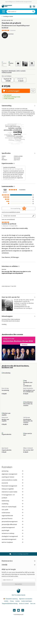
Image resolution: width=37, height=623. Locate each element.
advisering (5, 471)
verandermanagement (9, 539)
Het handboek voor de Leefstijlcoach (29, 391)
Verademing (5, 390)
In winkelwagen (12, 91)
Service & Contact (24, 603)
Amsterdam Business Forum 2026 (18, 341)
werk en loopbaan (7, 542)
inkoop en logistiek (8, 489)
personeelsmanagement (9, 521)
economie (5, 483)
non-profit (5, 509)
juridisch (4, 498)
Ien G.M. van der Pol (7, 20)
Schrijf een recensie (10, 216)
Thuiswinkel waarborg (11, 599)
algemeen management (9, 474)
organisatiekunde (7, 515)
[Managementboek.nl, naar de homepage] (7, 7)
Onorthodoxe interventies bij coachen (27, 421)
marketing (5, 504)
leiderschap (5, 501)
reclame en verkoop (8, 533)
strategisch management (10, 536)
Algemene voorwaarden (25, 599)
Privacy (12, 601)
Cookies (17, 601)
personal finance (7, 518)
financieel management (9, 486)
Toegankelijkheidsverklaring (9, 603)
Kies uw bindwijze (6, 76)
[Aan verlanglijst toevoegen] (33, 91)
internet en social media (9, 492)
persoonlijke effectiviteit (9, 524)
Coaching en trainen (8, 16)
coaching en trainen (8, 477)
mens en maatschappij (9, 506)
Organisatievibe (6, 450)
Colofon (6, 601)
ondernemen (6, 512)
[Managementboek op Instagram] (22, 610)
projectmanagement (8, 527)
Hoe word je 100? (28, 450)
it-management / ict (8, 495)
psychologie (5, 530)
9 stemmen (12, 30)
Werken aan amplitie (5, 420)
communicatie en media (9, 480)
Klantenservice (7, 561)
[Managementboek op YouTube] (18, 610)
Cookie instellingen (26, 601)
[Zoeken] (33, 11)
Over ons (32, 603)
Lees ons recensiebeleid (8, 219)
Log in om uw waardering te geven (11, 212)
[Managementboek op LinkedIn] (14, 610)
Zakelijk (4, 565)
